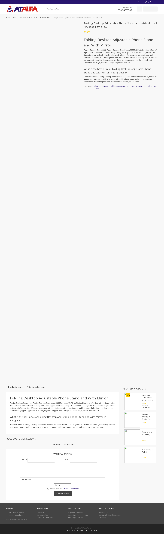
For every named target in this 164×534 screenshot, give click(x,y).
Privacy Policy (42, 515)
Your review (26, 479)
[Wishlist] (139, 9)
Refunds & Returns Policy (78, 515)
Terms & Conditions (71, 488)
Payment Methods (75, 512)
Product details (15, 387)
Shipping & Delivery (75, 517)
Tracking (102, 517)
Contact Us (103, 512)
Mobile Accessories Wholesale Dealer (25, 18)
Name (24, 460)
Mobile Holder (45, 18)
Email (67, 460)
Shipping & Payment (36, 387)
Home (8, 18)
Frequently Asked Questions (110, 515)
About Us (41, 512)
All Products (98, 86)
